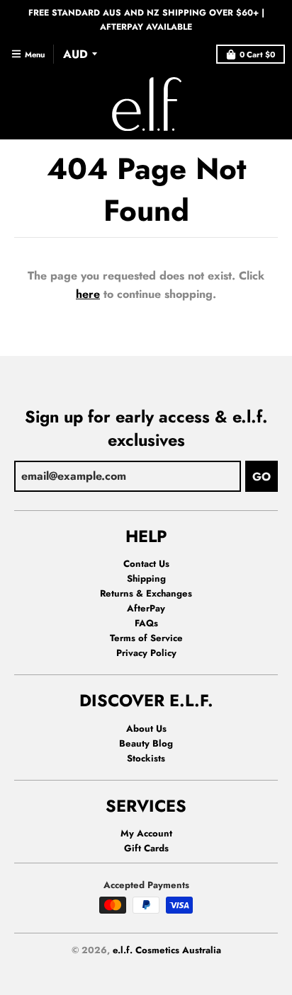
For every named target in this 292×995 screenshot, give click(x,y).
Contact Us (146, 563)
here (88, 294)
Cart (257, 54)
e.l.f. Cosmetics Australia (167, 950)
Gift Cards (146, 848)
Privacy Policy (146, 653)
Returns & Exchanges (146, 593)
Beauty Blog (146, 743)
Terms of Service (146, 638)
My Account (146, 833)
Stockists (146, 758)
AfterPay (146, 608)
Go (261, 476)
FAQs (146, 623)
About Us (146, 728)
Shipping (146, 578)
